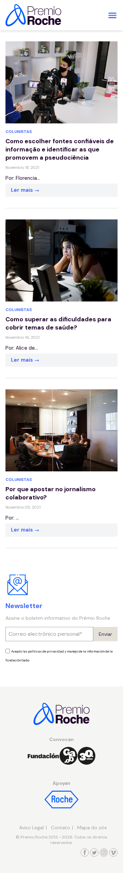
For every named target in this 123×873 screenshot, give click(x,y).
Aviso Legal (31, 827)
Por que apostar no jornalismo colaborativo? (50, 493)
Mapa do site (92, 827)
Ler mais (22, 190)
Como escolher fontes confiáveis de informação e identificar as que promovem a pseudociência (59, 149)
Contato (60, 827)
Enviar (105, 634)
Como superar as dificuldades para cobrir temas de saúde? (58, 323)
